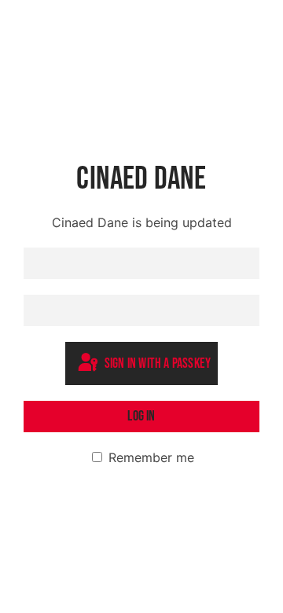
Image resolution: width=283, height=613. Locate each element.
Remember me (149, 457)
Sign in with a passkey (156, 364)
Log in (141, 416)
